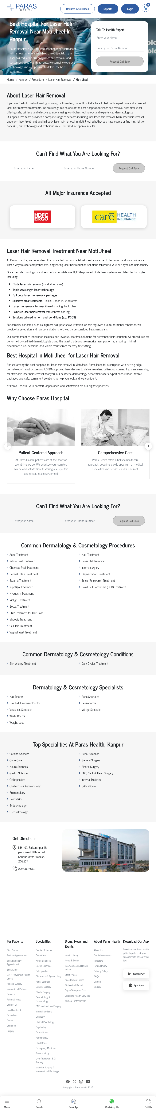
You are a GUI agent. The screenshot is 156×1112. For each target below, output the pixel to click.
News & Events (72, 960)
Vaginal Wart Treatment (23, 632)
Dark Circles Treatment (95, 663)
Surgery (10, 1031)
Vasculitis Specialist (21, 709)
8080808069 (26, 868)
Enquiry (97, 987)
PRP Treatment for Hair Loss (26, 612)
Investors (98, 961)
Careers (97, 982)
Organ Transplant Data (75, 990)
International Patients (17, 989)
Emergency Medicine (46, 1048)
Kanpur (22, 79)
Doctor (10, 1020)
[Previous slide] (8, 446)
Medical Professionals (75, 1001)
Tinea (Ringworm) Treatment (98, 580)
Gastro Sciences (19, 773)
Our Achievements (103, 955)
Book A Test (12, 970)
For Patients (15, 941)
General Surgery (91, 760)
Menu (7, 1107)
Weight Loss (17, 722)
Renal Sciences (90, 753)
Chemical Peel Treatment (24, 567)
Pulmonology (17, 792)
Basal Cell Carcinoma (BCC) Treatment (104, 587)
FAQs (96, 976)
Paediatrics (16, 799)
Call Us (148, 1107)
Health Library (71, 955)
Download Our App (136, 941)
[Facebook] (68, 1082)
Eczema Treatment (20, 580)
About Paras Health (107, 941)
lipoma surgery (90, 567)
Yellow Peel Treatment (22, 561)
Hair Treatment (90, 554)
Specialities (43, 941)
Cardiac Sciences (19, 753)
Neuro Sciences (19, 766)
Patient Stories (14, 999)
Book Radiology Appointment (14, 962)
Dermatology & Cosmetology (43, 999)
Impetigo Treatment (21, 587)
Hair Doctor (16, 696)
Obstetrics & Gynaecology (25, 786)
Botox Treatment (19, 606)
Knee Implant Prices (74, 980)
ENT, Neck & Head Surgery (97, 773)
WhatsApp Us (112, 1107)
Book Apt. (74, 1107)
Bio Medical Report (74, 985)
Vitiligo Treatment (20, 599)
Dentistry (40, 1017)
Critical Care (89, 786)
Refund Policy (100, 966)
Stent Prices (71, 975)
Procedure (38, 79)
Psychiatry (41, 1027)
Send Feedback (14, 1010)
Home (10, 79)
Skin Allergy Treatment (23, 663)
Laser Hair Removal (59, 79)
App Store (139, 985)
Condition (11, 1025)
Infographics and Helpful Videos (76, 968)
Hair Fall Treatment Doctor (25, 703)
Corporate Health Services (77, 996)
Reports (107, 8)
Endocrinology (18, 805)
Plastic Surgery (90, 766)
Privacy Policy (101, 971)
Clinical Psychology (45, 1022)
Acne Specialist (90, 696)
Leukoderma (89, 703)
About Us (98, 950)
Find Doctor (12, 950)
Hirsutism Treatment (22, 593)
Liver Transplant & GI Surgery (46, 1060)
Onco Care (16, 760)
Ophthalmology (19, 812)
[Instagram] (81, 1082)
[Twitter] (75, 1082)
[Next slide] (148, 446)
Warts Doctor (17, 716)
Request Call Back (120, 61)
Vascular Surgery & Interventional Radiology (47, 1069)
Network (11, 994)
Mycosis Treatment (21, 619)
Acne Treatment (19, 554)
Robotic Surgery (14, 984)
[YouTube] (88, 1082)
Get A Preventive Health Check (18, 976)
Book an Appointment (17, 955)
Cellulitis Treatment (21, 625)
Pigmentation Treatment (96, 574)
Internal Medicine (91, 779)
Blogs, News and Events (76, 944)
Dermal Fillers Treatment (24, 574)
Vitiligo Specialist (91, 709)
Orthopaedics (17, 779)
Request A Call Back (77, 8)
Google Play (139, 974)
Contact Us (12, 1005)
